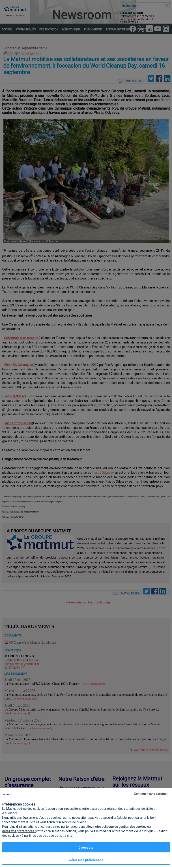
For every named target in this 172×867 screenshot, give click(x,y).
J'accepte (86, 847)
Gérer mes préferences (86, 860)
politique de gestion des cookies (124, 826)
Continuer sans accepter (151, 793)
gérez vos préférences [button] (18, 831)
